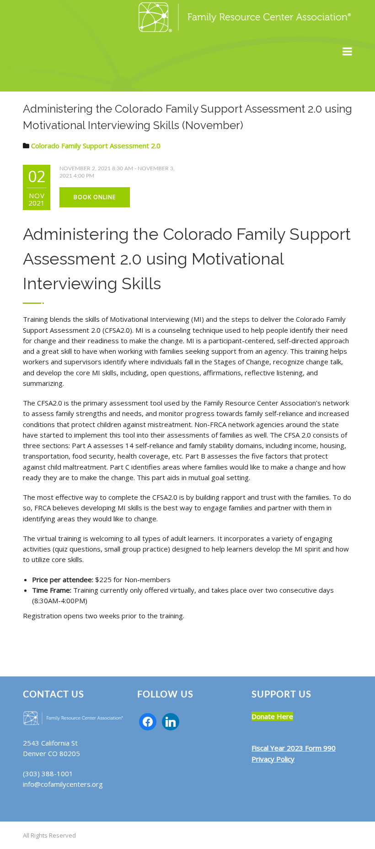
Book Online (95, 197)
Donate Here (272, 716)
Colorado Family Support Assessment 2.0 (96, 145)
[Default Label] (170, 720)
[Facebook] (147, 720)
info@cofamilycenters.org (63, 784)
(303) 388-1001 (48, 773)
